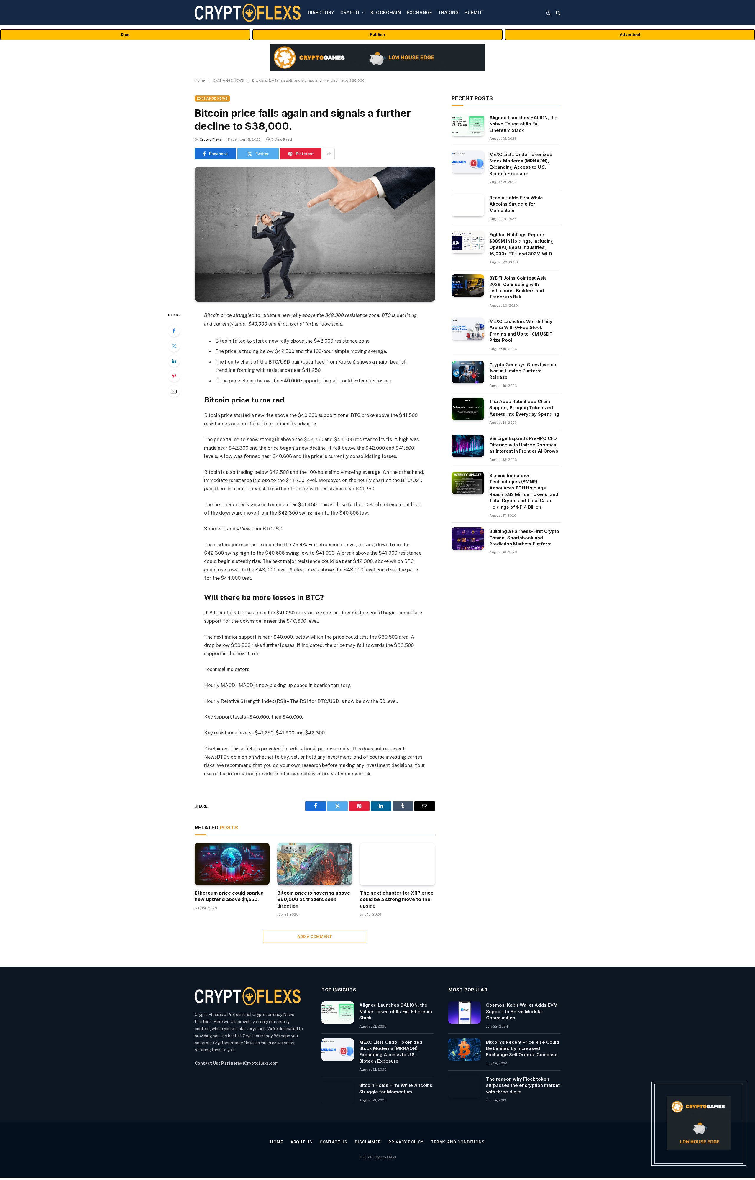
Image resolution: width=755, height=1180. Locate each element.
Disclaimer (368, 1142)
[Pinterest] (174, 376)
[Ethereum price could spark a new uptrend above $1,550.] (232, 864)
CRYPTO (350, 12)
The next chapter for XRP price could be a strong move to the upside (397, 899)
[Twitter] (174, 346)
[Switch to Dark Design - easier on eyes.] (548, 12)
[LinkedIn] (174, 361)
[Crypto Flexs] (248, 13)
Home (276, 1142)
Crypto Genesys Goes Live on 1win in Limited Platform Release (522, 371)
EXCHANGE (419, 12)
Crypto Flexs (211, 139)
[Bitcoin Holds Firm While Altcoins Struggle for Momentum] (468, 205)
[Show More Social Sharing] (329, 153)
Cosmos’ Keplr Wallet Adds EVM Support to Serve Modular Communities (522, 1011)
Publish (377, 34)
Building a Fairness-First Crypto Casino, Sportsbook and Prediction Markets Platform (524, 537)
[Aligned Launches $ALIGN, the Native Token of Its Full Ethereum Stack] (468, 125)
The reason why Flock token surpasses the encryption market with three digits (523, 1085)
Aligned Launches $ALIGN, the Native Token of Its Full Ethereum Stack (523, 124)
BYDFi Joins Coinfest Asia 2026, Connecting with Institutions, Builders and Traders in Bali (518, 287)
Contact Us (333, 1142)
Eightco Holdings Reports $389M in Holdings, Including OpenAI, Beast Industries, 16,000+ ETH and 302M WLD (521, 244)
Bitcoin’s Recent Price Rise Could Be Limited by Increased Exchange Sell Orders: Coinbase (522, 1048)
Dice (125, 34)
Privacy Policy (406, 1142)
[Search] (557, 12)
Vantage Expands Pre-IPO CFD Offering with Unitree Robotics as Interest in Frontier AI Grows (523, 444)
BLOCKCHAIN (385, 12)
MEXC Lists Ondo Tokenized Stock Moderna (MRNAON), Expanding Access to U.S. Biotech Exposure (520, 164)
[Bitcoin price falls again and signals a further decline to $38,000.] (315, 234)
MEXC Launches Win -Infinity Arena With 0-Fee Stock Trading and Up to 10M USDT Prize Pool (521, 330)
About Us (301, 1142)
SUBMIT (473, 12)
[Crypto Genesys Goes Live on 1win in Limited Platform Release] (468, 372)
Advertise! (630, 34)
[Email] (174, 391)
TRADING (448, 12)
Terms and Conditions (458, 1142)
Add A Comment (314, 936)
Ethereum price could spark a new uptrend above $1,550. (229, 896)
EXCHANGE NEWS (212, 98)
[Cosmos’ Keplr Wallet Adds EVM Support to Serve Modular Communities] (464, 1012)
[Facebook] (174, 331)
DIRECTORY (321, 12)
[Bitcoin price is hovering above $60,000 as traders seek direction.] (314, 864)
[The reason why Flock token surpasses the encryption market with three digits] (464, 1086)
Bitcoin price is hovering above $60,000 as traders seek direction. (313, 899)
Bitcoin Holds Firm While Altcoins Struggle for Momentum (516, 204)
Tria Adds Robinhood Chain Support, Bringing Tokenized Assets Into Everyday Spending (524, 408)
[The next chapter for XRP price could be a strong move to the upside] (397, 864)
